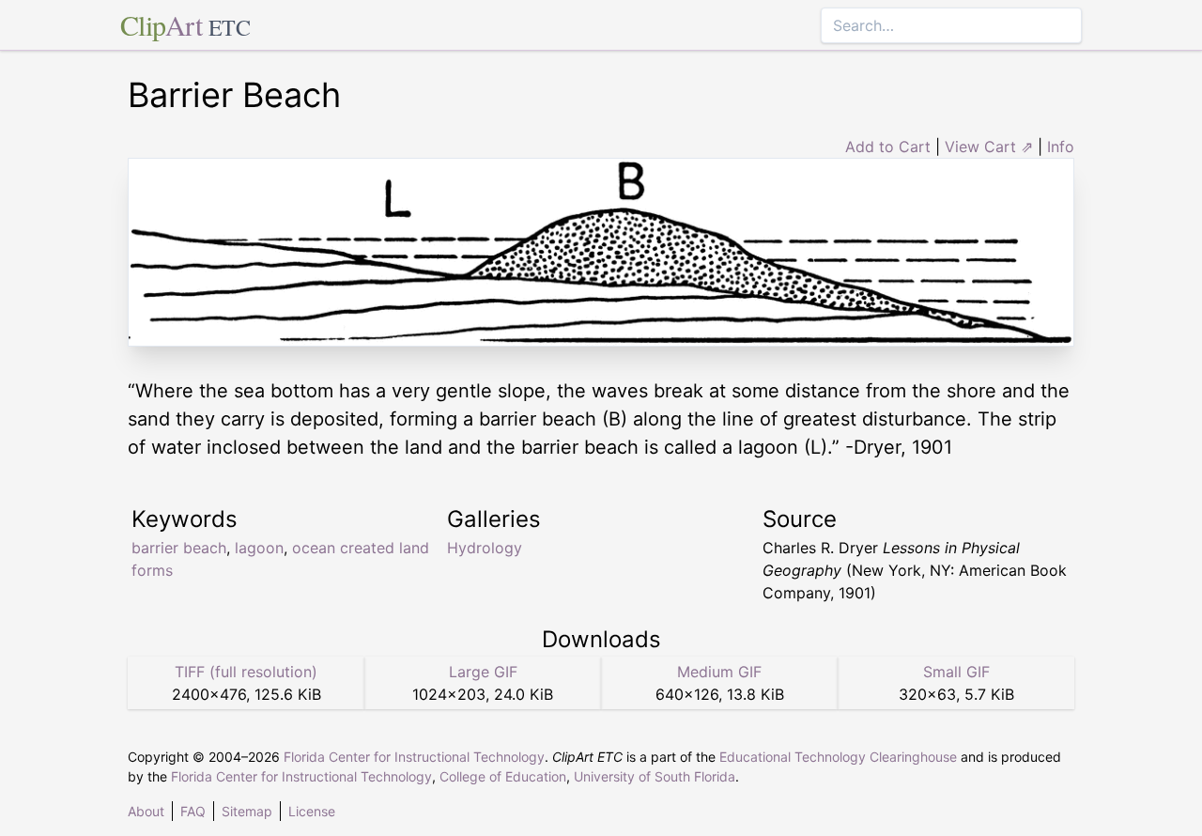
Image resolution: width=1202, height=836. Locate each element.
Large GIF (483, 671)
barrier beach (178, 547)
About (146, 811)
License (311, 811)
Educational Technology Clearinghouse (838, 757)
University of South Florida (654, 776)
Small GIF (956, 671)
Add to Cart (888, 146)
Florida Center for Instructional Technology (414, 757)
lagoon (259, 547)
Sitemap (247, 811)
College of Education (502, 776)
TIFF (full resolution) (246, 671)
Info (1060, 146)
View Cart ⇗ (989, 146)
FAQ (193, 811)
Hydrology (484, 547)
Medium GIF (719, 671)
